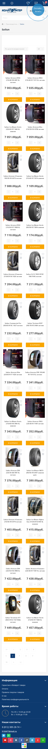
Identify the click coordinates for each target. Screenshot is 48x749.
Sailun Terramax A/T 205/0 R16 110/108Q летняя (13, 620)
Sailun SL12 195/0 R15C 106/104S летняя (35, 275)
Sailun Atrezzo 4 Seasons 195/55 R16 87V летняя (13, 177)
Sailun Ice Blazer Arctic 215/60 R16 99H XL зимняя (12, 423)
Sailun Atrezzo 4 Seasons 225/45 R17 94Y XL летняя (35, 570)
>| (21, 662)
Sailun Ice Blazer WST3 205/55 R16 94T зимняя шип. (35, 472)
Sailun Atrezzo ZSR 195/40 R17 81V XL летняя (35, 373)
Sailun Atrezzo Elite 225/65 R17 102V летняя (13, 373)
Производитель (11, 24)
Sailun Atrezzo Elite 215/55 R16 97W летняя (35, 128)
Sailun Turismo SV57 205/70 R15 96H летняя (35, 324)
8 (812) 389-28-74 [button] (10, 727)
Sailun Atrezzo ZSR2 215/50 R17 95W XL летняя (13, 227)
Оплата (5, 689)
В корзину (13, 99)
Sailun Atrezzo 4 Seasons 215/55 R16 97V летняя (13, 521)
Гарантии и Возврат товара (13, 685)
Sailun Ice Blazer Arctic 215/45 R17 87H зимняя (35, 177)
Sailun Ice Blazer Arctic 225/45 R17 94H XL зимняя (12, 129)
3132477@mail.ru (9, 731)
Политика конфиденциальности (15, 699)
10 (6, 662)
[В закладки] (21, 58)
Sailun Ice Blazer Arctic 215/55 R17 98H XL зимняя (34, 620)
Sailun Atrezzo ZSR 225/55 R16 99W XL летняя (13, 571)
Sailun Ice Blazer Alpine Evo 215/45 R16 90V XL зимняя (35, 522)
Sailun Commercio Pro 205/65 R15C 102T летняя (13, 324)
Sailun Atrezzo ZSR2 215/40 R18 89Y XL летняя (13, 80)
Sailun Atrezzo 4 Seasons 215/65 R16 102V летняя (13, 275)
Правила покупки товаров (13, 692)
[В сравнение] (21, 62)
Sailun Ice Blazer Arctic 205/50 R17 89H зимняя (35, 226)
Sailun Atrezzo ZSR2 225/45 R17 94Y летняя (35, 422)
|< (6, 649)
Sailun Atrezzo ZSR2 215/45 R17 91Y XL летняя (35, 79)
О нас (4, 696)
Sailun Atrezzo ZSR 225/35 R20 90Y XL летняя (13, 472)
